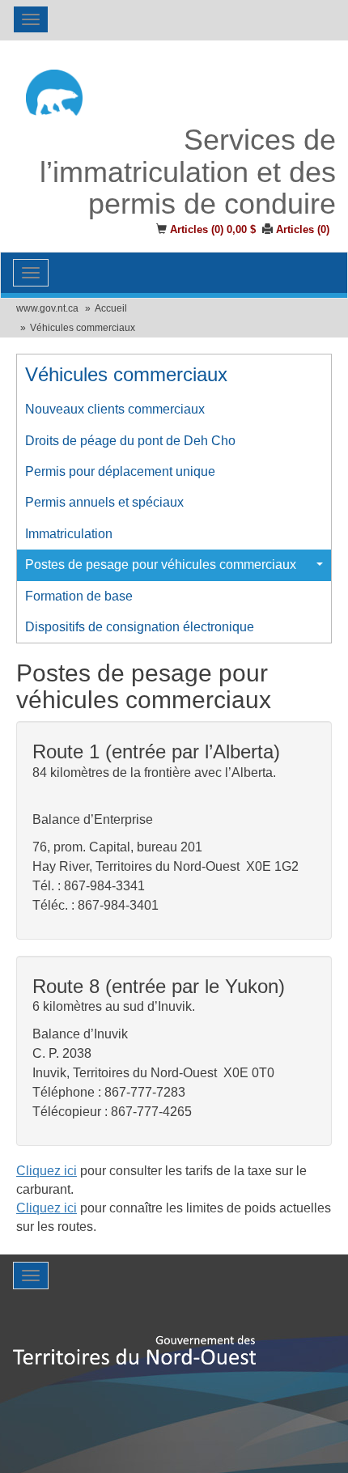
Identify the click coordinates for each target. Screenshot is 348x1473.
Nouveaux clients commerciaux (115, 409)
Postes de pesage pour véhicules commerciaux (160, 564)
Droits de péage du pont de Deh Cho (130, 441)
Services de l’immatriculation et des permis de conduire (188, 172)
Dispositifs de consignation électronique (139, 627)
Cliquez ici (46, 1171)
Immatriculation (68, 534)
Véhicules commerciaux (82, 327)
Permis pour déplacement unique (120, 471)
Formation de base (79, 596)
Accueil (111, 308)
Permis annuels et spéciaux (104, 502)
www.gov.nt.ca (47, 308)
